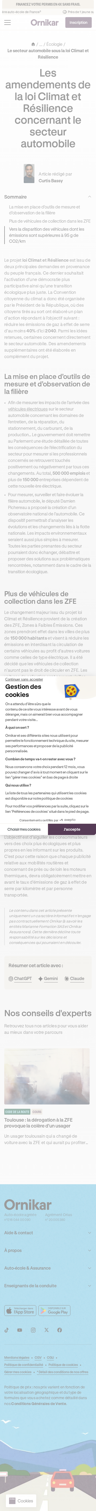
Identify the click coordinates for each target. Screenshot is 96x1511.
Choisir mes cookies (24, 829)
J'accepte (72, 829)
